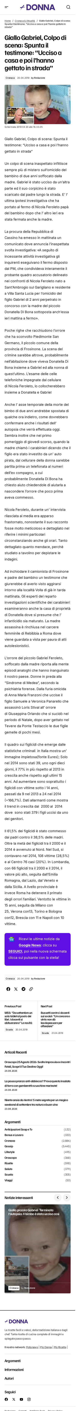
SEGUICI (15, 951)
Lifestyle (9, 1152)
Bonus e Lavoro (14, 1135)
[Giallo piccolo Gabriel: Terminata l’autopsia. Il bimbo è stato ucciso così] (38, 1248)
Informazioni (14, 1369)
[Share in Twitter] (16, 989)
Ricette (9, 1163)
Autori (9, 1378)
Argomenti (12, 1360)
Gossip (9, 1146)
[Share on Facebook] (8, 989)
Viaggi (8, 1180)
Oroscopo (11, 1158)
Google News (30, 945)
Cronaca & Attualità (25, 20)
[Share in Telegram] (23, 989)
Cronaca (10, 77)
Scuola (9, 1029)
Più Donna (46, 1347)
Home (8, 20)
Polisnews (32, 1347)
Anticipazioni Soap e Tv (18, 1129)
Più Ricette (60, 1347)
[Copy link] (31, 989)
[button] (6, 7)
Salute (8, 1169)
